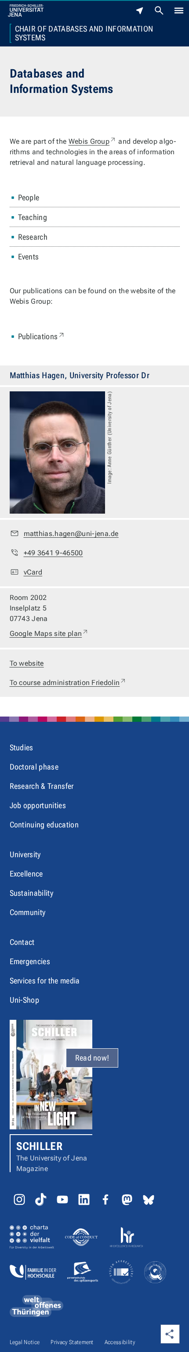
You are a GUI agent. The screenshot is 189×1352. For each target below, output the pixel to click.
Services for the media (45, 980)
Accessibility (120, 1342)
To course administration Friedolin (68, 682)
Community (28, 912)
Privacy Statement (72, 1342)
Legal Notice (25, 1342)
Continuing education (44, 824)
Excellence (26, 873)
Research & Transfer (42, 786)
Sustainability (31, 893)
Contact (22, 942)
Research (33, 236)
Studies (21, 747)
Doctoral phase (34, 766)
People (29, 197)
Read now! (92, 1057)
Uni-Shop (25, 999)
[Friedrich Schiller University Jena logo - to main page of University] (26, 10)
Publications (42, 336)
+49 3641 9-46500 (53, 553)
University (25, 854)
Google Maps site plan (49, 633)
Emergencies (30, 961)
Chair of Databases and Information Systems (84, 33)
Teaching (32, 217)
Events (28, 256)
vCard (33, 572)
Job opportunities (38, 805)
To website (27, 663)
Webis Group (93, 141)
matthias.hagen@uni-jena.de (71, 533)
